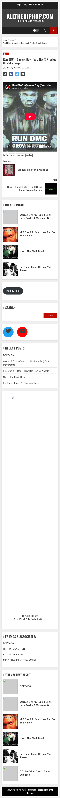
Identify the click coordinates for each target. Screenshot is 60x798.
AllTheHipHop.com (30, 16)
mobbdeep (20, 155)
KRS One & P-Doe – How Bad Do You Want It (10, 234)
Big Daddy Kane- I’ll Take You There (10, 269)
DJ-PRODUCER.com (30, 616)
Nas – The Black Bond (10, 252)
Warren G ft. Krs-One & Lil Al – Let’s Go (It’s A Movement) (10, 217)
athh (7, 67)
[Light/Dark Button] (36, 30)
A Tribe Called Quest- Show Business (10, 773)
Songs (6, 54)
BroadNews (43, 789)
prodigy (29, 155)
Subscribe (53, 30)
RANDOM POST (13, 291)
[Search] (45, 30)
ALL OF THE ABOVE (13, 654)
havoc (12, 155)
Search (10, 308)
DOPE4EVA (9, 355)
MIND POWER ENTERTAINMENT (19, 660)
